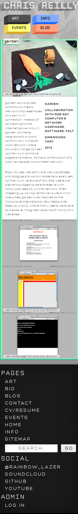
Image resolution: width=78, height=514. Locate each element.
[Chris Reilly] (39, 10)
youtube (19, 488)
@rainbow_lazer (33, 466)
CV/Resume (22, 410)
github (16, 481)
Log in (15, 505)
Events (19, 28)
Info (45, 18)
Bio (10, 388)
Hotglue (18, 176)
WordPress (61, 172)
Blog (45, 28)
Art (15, 18)
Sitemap (18, 439)
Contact (18, 403)
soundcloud (25, 474)
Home (13, 424)
